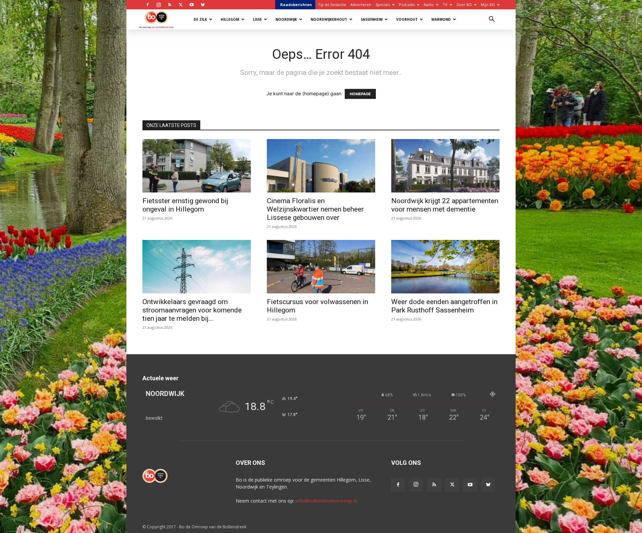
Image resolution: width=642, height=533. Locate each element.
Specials (383, 4)
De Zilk (200, 19)
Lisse (257, 19)
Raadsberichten (296, 4)
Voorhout (407, 19)
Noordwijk (286, 19)
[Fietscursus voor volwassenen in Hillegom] (321, 266)
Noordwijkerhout (329, 19)
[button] (492, 20)
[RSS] (170, 4)
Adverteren (360, 4)
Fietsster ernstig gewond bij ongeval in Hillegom (185, 205)
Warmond (441, 19)
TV (445, 4)
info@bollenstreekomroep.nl (326, 501)
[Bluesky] (203, 4)
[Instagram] (158, 4)
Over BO (464, 4)
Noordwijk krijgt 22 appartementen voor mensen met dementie (444, 205)
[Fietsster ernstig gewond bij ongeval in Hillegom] (196, 165)
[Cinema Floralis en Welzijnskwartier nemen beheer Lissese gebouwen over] (321, 165)
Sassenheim (372, 19)
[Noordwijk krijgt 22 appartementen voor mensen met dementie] (445, 165)
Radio (429, 4)
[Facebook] (147, 4)
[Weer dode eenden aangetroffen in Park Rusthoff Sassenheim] (445, 266)
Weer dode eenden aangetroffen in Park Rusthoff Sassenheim (444, 306)
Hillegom (230, 19)
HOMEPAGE (360, 94)
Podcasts (407, 4)
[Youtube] (192, 4)
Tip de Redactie (332, 4)
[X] (181, 4)
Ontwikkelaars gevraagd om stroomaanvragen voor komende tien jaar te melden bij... (192, 310)
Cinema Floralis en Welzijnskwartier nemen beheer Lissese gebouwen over (315, 209)
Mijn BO (488, 4)
